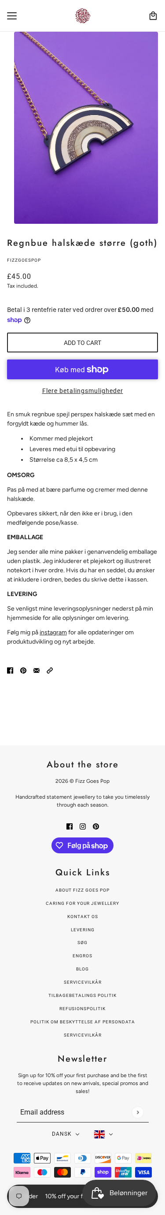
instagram (53, 632)
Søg (82, 942)
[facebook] (69, 826)
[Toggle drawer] (12, 15)
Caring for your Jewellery (82, 903)
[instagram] (82, 826)
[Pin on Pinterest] (23, 670)
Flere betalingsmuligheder (82, 390)
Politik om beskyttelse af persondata (82, 1021)
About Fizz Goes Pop (82, 890)
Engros (82, 955)
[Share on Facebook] (10, 670)
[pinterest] (96, 826)
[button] (49, 670)
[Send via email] (36, 670)
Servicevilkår (83, 982)
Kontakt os (82, 916)
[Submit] (137, 1112)
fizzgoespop (24, 260)
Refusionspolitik (82, 1008)
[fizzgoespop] (83, 16)
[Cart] (153, 16)
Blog (82, 969)
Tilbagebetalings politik (82, 995)
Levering (83, 929)
